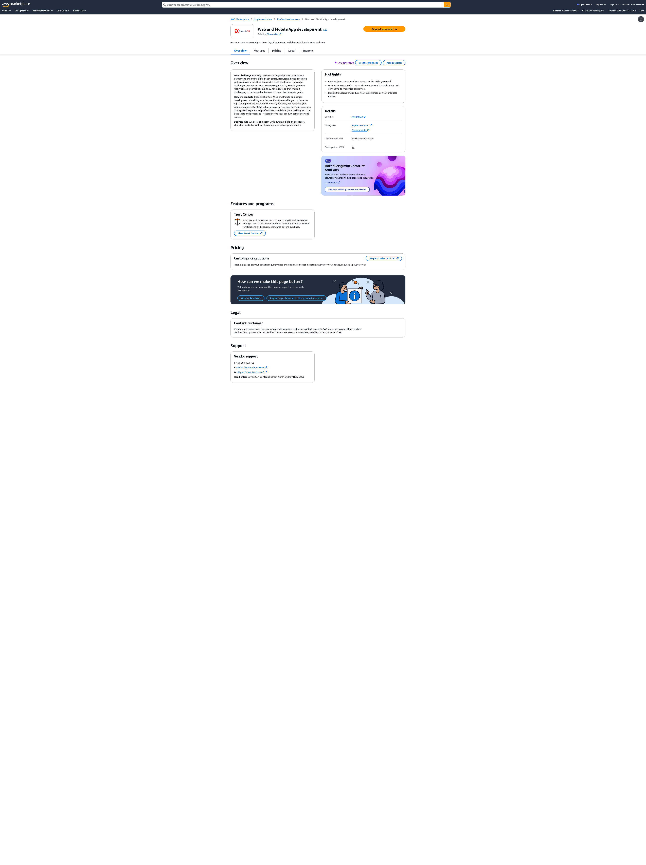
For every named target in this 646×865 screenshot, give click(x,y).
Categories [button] (20, 10)
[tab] (240, 50)
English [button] (599, 4)
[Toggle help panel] (641, 19)
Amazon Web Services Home (622, 10)
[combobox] (303, 4)
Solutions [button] (62, 10)
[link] (325, 19)
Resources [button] (78, 10)
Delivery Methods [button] (41, 10)
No (353, 147)
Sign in (613, 4)
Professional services (363, 138)
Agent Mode (585, 4)
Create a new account (633, 4)
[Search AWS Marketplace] (447, 4)
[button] (325, 30)
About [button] (5, 10)
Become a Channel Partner (565, 10)
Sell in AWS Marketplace (593, 10)
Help (642, 10)
